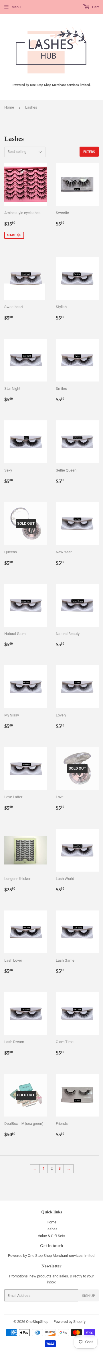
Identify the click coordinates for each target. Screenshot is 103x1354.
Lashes (51, 1229)
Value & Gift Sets (51, 1236)
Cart (95, 7)
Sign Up (88, 1295)
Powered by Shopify (70, 1321)
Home (9, 107)
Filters (89, 151)
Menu (16, 7)
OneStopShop (37, 1321)
